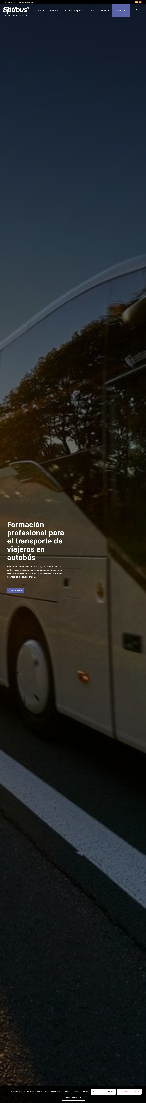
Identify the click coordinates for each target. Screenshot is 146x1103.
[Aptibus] (18, 10)
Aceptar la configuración (103, 1092)
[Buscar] (136, 10)
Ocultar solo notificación (129, 1092)
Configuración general (73, 1098)
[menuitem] (41, 10)
